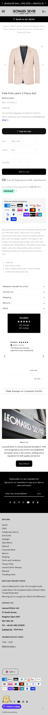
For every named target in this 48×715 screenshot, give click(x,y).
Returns (5, 553)
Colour (5, 150)
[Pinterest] (19, 502)
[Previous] (2, 3)
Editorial (5, 546)
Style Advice (7, 542)
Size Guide (6, 535)
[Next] (45, 3)
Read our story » (9, 646)
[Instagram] (33, 502)
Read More (24, 463)
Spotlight (5, 539)
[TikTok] (37, 502)
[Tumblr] (23, 502)
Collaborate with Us (10, 532)
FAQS (4, 528)
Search (5, 525)
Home (6, 26)
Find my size (25, 131)
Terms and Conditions (11, 560)
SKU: (4, 102)
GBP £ (12, 672)
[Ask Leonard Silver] (6, 699)
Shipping (17, 113)
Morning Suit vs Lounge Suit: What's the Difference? (23, 596)
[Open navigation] (6, 11)
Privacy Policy (8, 564)
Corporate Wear (8, 549)
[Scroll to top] (43, 708)
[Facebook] (10, 502)
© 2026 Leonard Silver (9, 712)
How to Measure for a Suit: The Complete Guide (22, 586)
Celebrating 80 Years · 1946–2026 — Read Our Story (24, 3)
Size (3, 141)
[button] (24, 19)
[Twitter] (15, 502)
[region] (24, 356)
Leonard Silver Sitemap (12, 567)
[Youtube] (28, 502)
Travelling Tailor (9, 574)
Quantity (5, 162)
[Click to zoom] (42, 46)
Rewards (5, 571)
